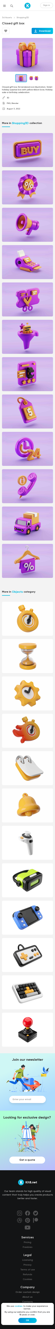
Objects (17, 591)
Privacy (27, 1265)
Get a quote (27, 1160)
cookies (18, 1306)
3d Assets (7, 18)
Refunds (27, 1274)
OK (27, 1320)
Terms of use (27, 1269)
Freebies (27, 1247)
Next (47, 55)
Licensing (27, 1260)
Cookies (27, 1279)
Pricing (27, 1242)
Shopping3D (23, 18)
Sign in (46, 5)
